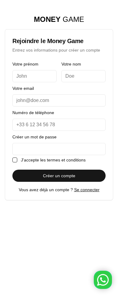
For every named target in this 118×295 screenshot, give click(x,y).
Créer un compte (59, 175)
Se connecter (87, 189)
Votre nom (71, 64)
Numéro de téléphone (33, 112)
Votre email (23, 88)
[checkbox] (14, 160)
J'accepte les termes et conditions (53, 160)
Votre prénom (25, 64)
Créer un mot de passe (34, 136)
